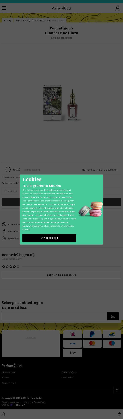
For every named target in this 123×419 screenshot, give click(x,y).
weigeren (26, 226)
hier (41, 215)
